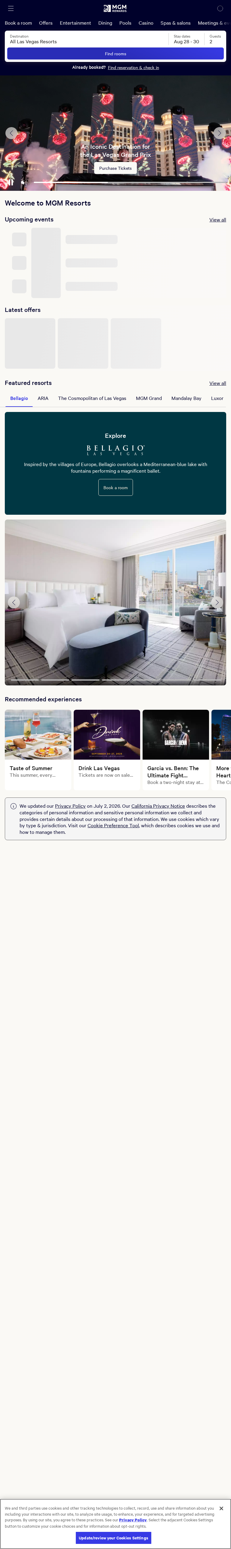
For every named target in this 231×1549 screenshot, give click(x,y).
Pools (125, 22)
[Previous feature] (11, 133)
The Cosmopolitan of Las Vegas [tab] (92, 398)
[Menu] (11, 8)
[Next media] (217, 602)
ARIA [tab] (43, 398)
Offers (46, 22)
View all (217, 219)
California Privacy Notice (158, 805)
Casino (146, 22)
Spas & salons (176, 22)
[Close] (221, 1508)
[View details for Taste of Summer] (38, 735)
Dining (105, 22)
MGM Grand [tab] (149, 398)
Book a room (18, 22)
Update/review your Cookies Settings (113, 1538)
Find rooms (115, 53)
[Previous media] (14, 602)
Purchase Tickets (115, 168)
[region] (115, 1524)
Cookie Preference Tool (113, 825)
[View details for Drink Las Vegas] (107, 735)
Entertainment (75, 22)
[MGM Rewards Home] (115, 8)
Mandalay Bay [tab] (186, 398)
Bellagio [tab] (19, 398)
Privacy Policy (70, 805)
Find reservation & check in (133, 67)
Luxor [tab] (217, 398)
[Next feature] (220, 133)
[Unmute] (24, 182)
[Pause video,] (11, 182)
